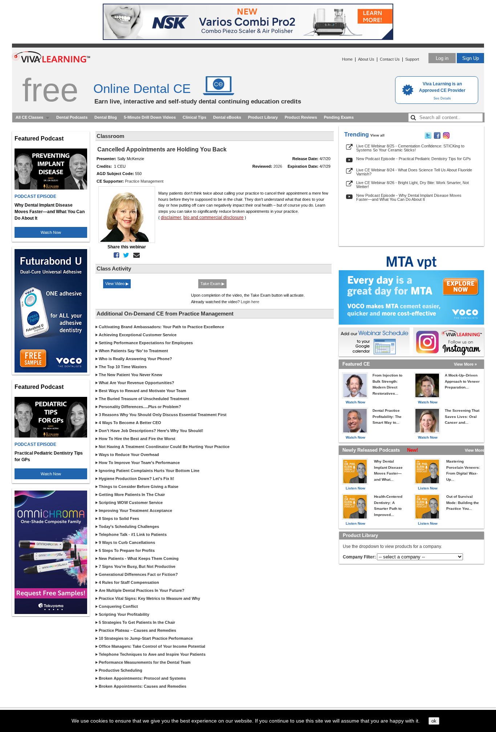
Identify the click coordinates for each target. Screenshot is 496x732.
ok (433, 721)
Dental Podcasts (72, 117)
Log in (442, 58)
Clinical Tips (194, 117)
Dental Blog (105, 117)
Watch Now (51, 232)
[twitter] (124, 255)
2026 (277, 166)
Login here (250, 302)
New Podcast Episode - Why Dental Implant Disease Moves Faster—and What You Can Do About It (409, 197)
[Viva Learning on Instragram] (446, 137)
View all (377, 135)
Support (412, 59)
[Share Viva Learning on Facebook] (437, 137)
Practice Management (144, 181)
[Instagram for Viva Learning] (448, 342)
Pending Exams (339, 117)
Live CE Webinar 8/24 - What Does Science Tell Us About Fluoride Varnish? (414, 172)
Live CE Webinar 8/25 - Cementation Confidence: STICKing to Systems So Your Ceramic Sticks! (410, 148)
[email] (135, 255)
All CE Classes (29, 117)
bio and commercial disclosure (213, 217)
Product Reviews (301, 117)
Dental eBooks (227, 117)
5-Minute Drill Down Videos (150, 117)
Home (347, 59)
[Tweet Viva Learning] (428, 137)
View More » (465, 364)
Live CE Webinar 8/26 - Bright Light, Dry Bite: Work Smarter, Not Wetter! (412, 184)
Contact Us (390, 59)
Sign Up (470, 58)
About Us (366, 59)
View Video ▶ (117, 283)
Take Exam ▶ (212, 283)
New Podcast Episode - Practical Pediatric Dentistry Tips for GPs (413, 158)
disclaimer (171, 217)
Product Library (263, 117)
